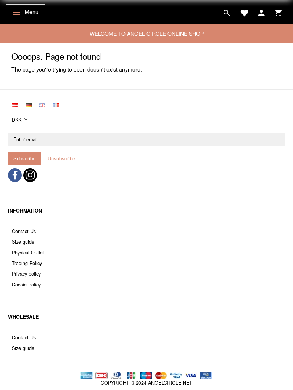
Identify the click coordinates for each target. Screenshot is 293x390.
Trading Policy (27, 263)
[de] (28, 104)
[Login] (261, 12)
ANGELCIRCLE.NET (170, 382)
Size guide (23, 241)
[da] (15, 104)
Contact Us (24, 231)
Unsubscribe (61, 158)
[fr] (56, 104)
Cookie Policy (26, 284)
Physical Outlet (28, 252)
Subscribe (24, 158)
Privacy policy (26, 273)
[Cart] (278, 12)
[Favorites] (244, 12)
